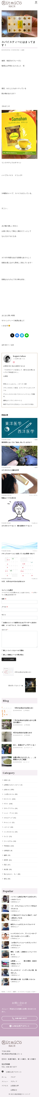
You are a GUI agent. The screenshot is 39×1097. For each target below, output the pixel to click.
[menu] (36, 2)
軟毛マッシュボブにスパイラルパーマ (23, 924)
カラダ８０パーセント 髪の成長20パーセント (17, 526)
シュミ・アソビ (9, 813)
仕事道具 (7, 850)
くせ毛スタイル (9, 794)
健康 (23, 50)
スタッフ (14, 1081)
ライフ (6, 836)
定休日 (6, 860)
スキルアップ (8, 818)
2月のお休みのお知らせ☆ (23, 672)
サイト (4, 615)
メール (5, 607)
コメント (5, 629)
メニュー (5, 1081)
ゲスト (6, 803)
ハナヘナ (7, 827)
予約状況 (7, 846)
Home (3, 991)
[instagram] (13, 362)
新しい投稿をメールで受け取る (13, 655)
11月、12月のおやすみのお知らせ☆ (13, 581)
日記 (5, 864)
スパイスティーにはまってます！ (27, 991)
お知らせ (7, 789)
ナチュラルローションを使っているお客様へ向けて (18, 553)
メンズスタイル (9, 832)
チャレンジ (7, 822)
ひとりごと (7, 799)
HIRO (6, 780)
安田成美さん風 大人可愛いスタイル (23, 979)
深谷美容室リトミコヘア (22, 1094)
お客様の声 (15, 1086)
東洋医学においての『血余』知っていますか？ (17, 442)
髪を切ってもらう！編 (16, 685)
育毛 (5, 879)
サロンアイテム (9, 808)
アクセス (5, 1086)
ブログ (9, 991)
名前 (4, 599)
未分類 (6, 869)
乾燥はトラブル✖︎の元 (9, 498)
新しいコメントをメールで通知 (13, 650)
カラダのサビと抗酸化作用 (10, 470)
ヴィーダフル (8, 841)
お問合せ (14, 1090)
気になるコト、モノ (10, 874)
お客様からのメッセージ (12, 785)
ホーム (4, 1077)
